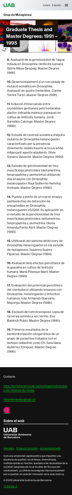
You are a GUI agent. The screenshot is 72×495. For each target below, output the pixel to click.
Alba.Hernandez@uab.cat (19, 399)
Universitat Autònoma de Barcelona (9, 5)
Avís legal (8, 448)
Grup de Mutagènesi (17, 15)
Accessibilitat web (50, 448)
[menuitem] (46, 5)
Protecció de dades (27, 448)
